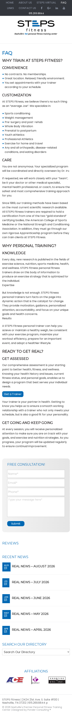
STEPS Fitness (36, 29)
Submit (15, 524)
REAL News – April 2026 (31, 630)
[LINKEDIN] (57, 8)
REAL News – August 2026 (33, 566)
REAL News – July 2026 (30, 582)
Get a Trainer (13, 394)
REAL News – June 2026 (31, 598)
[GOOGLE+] (49, 8)
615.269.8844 (36, 13)
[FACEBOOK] (41, 8)
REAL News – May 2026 (30, 614)
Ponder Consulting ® (39, 709)
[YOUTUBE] (64, 8)
